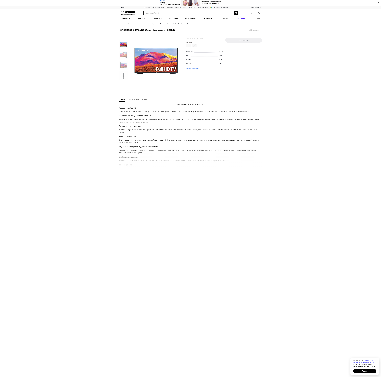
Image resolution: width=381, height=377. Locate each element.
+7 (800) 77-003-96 (255, 7)
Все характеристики (192, 68)
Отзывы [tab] (144, 99)
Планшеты (141, 18)
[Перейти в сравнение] (255, 13)
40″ (194, 45)
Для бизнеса (169, 7)
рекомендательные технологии (363, 362)
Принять (364, 371)
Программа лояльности (220, 7)
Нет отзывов (199, 38)
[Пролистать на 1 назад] (123, 37)
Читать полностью (125, 168)
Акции (257, 18)
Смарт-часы (157, 18)
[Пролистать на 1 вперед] (123, 82)
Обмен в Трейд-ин (189, 7)
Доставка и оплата (158, 7)
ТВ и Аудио (173, 18)
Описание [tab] (122, 99)
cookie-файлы (368, 360)
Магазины (147, 7)
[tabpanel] (190, 136)
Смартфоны (125, 18)
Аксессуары (207, 18)
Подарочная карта (202, 7)
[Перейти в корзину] (259, 13)
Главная (121, 24)
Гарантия (178, 7)
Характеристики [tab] (133, 99)
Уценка (242, 18)
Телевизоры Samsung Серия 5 (147, 24)
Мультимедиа (190, 18)
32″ (189, 45)
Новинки (226, 18)
